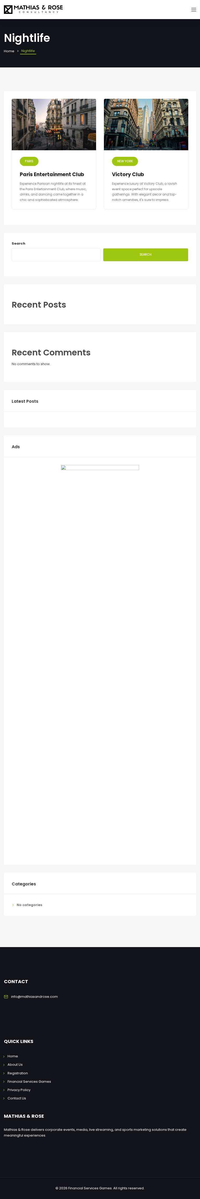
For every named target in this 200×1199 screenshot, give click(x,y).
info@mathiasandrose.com (34, 996)
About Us (15, 1064)
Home (9, 51)
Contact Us (17, 1098)
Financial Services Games (29, 1081)
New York (125, 161)
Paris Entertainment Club (52, 174)
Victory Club (128, 174)
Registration (18, 1073)
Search (18, 243)
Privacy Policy (19, 1089)
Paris (29, 161)
